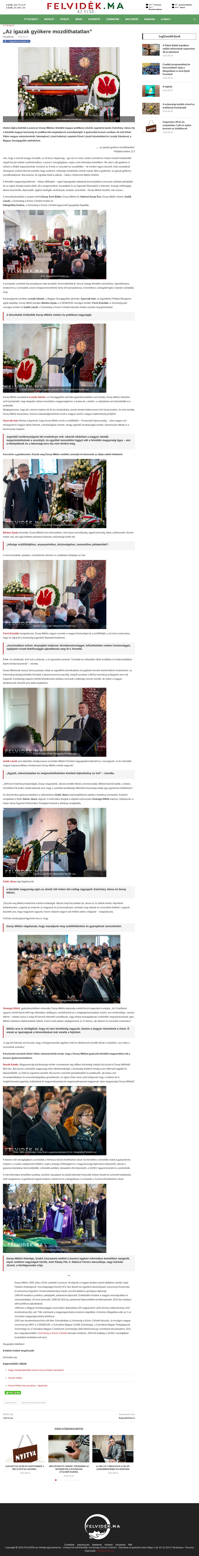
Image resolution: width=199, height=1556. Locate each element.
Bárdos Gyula (10, 532)
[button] (8, 1459)
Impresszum (83, 1544)
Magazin (149, 19)
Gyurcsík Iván (10, 420)
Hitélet (64, 19)
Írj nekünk (69, 1544)
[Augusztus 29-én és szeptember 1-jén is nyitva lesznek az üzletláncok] (24, 1448)
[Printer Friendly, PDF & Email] (13, 1392)
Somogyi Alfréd (12, 1008)
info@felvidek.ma (105, 1551)
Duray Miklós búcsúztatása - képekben (27, 1385)
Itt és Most (31, 19)
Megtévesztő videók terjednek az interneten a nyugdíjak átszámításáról (69, 1469)
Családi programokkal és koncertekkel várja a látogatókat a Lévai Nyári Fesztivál (176, 69)
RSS (130, 1544)
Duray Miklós (10, 1403)
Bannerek (97, 1544)
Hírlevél (109, 1544)
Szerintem (112, 19)
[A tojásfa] (151, 91)
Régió (78, 19)
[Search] (194, 19)
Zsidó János (10, 881)
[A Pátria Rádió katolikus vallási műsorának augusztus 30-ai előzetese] (151, 50)
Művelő (49, 19)
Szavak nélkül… (15, 1377)
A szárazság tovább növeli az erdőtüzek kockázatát (179, 106)
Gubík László (10, 761)
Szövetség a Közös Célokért (53, 1333)
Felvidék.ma (8, 36)
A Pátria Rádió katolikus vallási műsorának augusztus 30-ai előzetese (179, 48)
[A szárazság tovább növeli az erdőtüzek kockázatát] (151, 108)
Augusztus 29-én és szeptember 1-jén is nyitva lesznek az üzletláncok (177, 125)
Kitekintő (94, 19)
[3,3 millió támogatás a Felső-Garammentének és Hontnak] (112, 1448)
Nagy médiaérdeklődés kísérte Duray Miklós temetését (36, 1370)
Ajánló (165, 19)
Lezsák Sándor (37, 397)
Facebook (120, 1544)
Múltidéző (131, 19)
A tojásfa (167, 86)
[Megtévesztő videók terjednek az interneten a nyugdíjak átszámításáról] (68, 1448)
